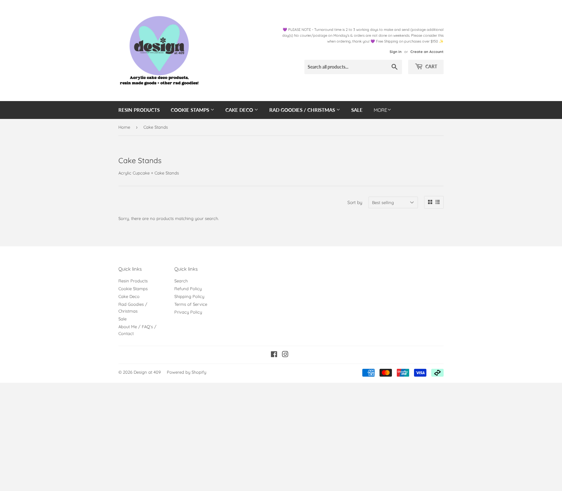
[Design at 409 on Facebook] (274, 355)
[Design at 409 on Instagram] (285, 355)
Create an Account (427, 51)
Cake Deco (239, 110)
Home (124, 127)
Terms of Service (190, 304)
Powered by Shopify (186, 372)
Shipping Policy (189, 296)
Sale (357, 110)
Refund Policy (188, 288)
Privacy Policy (188, 312)
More (380, 110)
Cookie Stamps (190, 110)
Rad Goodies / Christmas (302, 110)
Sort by (354, 202)
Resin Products (139, 110)
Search (181, 280)
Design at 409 (147, 372)
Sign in (396, 51)
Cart (430, 66)
